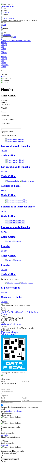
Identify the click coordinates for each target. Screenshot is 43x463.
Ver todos (4, 302)
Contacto (4, 314)
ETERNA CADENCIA (9, 6)
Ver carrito (4, 435)
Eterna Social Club (23, 312)
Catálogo (4, 45)
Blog (9, 41)
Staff (2, 47)
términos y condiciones (14, 411)
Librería (4, 41)
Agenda (20, 41)
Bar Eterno (27, 41)
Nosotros (4, 43)
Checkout (4, 445)
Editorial (14, 41)
